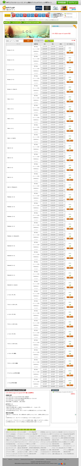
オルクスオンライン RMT (57, 438)
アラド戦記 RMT (32, 432)
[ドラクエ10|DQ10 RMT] (72, 7)
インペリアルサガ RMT (11, 445)
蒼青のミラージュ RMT (69, 441)
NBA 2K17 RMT (55, 440)
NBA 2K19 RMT (67, 443)
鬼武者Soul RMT (21, 438)
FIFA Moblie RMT (56, 445)
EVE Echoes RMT (56, 451)
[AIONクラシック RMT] (55, 7)
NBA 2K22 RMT (32, 453)
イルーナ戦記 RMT (33, 434)
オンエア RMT (32, 443)
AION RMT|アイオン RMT (57, 436)
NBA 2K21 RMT (67, 451)
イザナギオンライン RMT (46, 434)
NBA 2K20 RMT (55, 449)
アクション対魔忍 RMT (69, 449)
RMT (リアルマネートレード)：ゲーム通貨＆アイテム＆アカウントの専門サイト (29, 2)
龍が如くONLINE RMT (23, 447)
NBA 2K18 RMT (55, 443)
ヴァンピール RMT (22, 432)
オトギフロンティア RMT (23, 443)
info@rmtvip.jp (69, 13)
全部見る (73, 393)
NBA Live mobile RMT (45, 440)
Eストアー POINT (67, 447)
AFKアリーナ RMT (33, 451)
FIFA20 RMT (43, 447)
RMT (7, 22)
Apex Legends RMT (22, 445)
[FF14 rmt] (38, 7)
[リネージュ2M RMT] (47, 7)
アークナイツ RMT (10, 451)
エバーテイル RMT (10, 449)
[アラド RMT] (64, 7)
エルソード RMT (67, 436)
